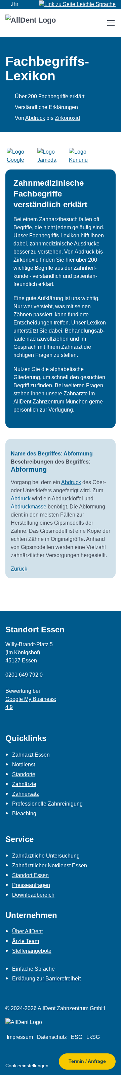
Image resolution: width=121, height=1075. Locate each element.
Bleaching (24, 813)
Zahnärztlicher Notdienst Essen (49, 865)
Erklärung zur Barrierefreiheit (46, 978)
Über (27, 931)
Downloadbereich (33, 895)
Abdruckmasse (28, 506)
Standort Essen (30, 875)
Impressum (20, 1037)
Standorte (23, 774)
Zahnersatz (25, 794)
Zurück (19, 569)
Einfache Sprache (33, 969)
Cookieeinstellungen (26, 1065)
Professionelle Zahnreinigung (47, 804)
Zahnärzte (24, 784)
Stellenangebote (31, 951)
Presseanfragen (31, 885)
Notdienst (23, 764)
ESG (76, 1037)
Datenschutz (52, 1037)
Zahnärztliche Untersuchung (46, 856)
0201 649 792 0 (24, 675)
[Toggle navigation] (111, 23)
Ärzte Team (25, 941)
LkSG (93, 1037)
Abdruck (35, 118)
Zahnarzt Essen (31, 755)
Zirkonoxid (67, 118)
